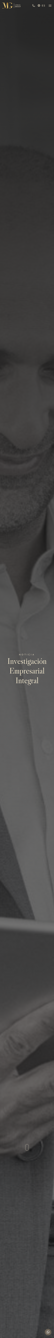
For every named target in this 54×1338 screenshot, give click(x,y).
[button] (41, 6)
